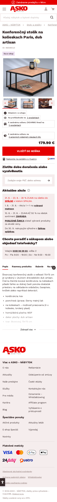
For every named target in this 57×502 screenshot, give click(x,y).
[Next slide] (52, 103)
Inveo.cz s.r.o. (18, 494)
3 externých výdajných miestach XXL (25, 137)
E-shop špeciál (10, 429)
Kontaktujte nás (36, 388)
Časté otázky (35, 381)
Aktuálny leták (36, 422)
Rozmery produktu (22, 266)
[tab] (5, 267)
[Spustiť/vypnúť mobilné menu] (4, 9)
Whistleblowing (34, 477)
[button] (10, 103)
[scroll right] (54, 268)
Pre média (8, 395)
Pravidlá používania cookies (15, 483)
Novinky (7, 436)
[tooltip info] (28, 190)
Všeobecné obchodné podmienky (17, 471)
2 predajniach (33, 118)
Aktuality (7, 374)
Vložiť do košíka (28, 151)
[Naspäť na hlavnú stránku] (19, 9)
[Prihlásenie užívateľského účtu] (45, 9)
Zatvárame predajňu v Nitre (31, 2)
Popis (5, 266)
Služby (6, 388)
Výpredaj (33, 429)
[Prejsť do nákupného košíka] (52, 9)
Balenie (39, 266)
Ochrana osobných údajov (14, 477)
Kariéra (6, 402)
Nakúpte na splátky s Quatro (21, 159)
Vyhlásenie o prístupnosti (35, 409)
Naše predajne (10, 381)
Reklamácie (34, 367)
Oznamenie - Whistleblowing (36, 395)
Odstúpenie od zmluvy (40, 374)
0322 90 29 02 (20, 251)
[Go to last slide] (5, 103)
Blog (5, 409)
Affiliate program (37, 402)
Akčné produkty (11, 422)
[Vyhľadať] (53, 18)
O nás (6, 367)
